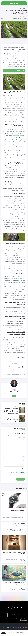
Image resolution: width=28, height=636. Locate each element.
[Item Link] (14, 500)
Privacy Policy (18, 634)
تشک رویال (25, 618)
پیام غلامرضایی (21, 16)
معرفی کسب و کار (16, 42)
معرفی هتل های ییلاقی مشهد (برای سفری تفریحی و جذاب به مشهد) (11, 419)
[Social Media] (8, 627)
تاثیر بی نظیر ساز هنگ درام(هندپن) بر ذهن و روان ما (15, 582)
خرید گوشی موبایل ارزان (18, 618)
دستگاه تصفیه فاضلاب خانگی (11, 116)
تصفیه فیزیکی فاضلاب (18, 135)
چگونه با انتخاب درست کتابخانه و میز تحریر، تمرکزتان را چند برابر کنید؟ (14, 553)
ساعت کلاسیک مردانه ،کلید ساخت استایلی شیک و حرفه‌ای (15, 511)
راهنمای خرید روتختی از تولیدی (19, 523)
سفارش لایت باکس (24, 620)
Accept (3, 633)
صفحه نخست (24, 42)
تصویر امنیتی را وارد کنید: (14, 472)
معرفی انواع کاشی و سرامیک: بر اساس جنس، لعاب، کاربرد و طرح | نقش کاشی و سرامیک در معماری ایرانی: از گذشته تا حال (11, 411)
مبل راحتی (25, 612)
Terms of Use (24, 634)
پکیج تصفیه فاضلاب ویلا (16, 278)
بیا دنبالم (14, 396)
